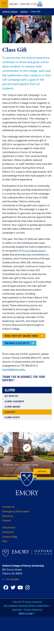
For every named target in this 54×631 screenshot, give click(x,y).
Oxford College (9, 11)
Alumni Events (12, 417)
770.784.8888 (12, 579)
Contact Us (8, 507)
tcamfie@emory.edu (13, 369)
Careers (6, 520)
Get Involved (11, 395)
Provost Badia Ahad (33, 251)
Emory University (33, 601)
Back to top (26, 613)
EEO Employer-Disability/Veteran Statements (26, 605)
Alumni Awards (12, 406)
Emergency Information (15, 511)
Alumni (24, 11)
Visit (4, 541)
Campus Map (9, 537)
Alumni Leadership (14, 401)
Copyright (17, 609)
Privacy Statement (33, 609)
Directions (8, 532)
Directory (7, 516)
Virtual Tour (9, 527)
